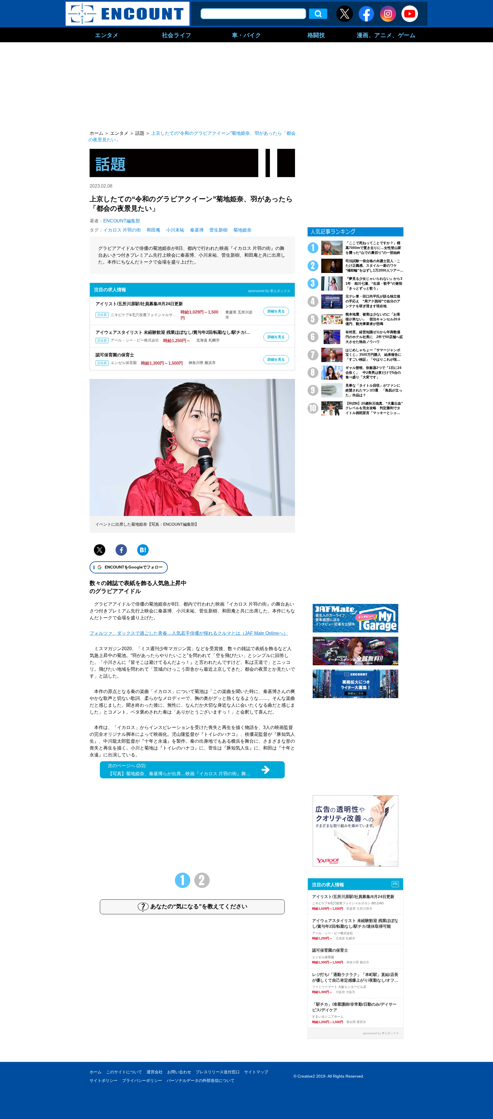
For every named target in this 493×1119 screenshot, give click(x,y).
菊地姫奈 (242, 230)
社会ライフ (176, 35)
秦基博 (197, 230)
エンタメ (106, 35)
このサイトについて (124, 1072)
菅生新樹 (218, 230)
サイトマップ (256, 1072)
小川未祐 (175, 230)
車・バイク (246, 35)
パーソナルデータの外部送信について (201, 1080)
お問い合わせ (179, 1072)
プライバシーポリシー (142, 1080)
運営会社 (155, 1072)
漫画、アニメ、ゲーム (386, 35)
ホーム (96, 1072)
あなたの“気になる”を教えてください (198, 906)
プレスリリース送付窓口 (218, 1072)
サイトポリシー (104, 1080)
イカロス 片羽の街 (122, 230)
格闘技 (316, 35)
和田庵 (153, 230)
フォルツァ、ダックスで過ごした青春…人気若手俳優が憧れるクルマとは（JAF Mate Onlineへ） (189, 633)
